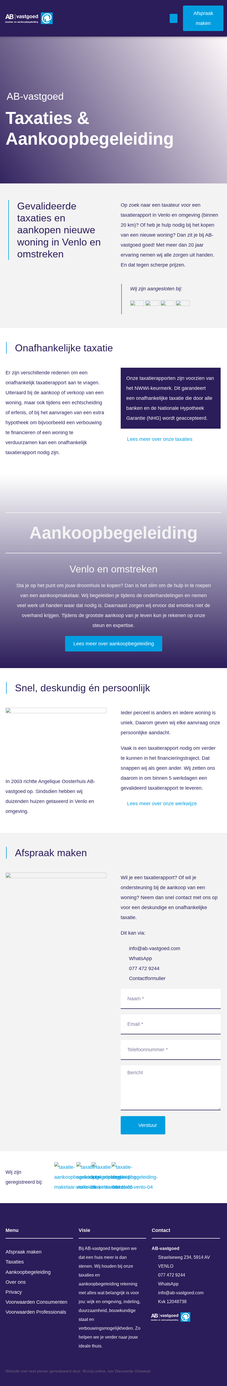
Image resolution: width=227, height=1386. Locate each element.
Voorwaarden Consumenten (36, 1302)
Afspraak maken (24, 1252)
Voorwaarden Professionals (36, 1312)
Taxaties (15, 1262)
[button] (173, 18)
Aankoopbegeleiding (28, 1272)
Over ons (16, 1282)
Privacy (14, 1292)
